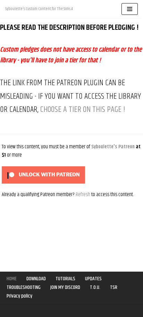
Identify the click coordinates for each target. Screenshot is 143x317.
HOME (12, 279)
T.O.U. (95, 287)
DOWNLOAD (36, 279)
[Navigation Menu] (129, 9)
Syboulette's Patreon (113, 147)
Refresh (83, 195)
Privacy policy (19, 296)
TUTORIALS (65, 279)
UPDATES (93, 279)
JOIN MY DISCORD (65, 287)
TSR (113, 287)
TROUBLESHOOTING (24, 287)
